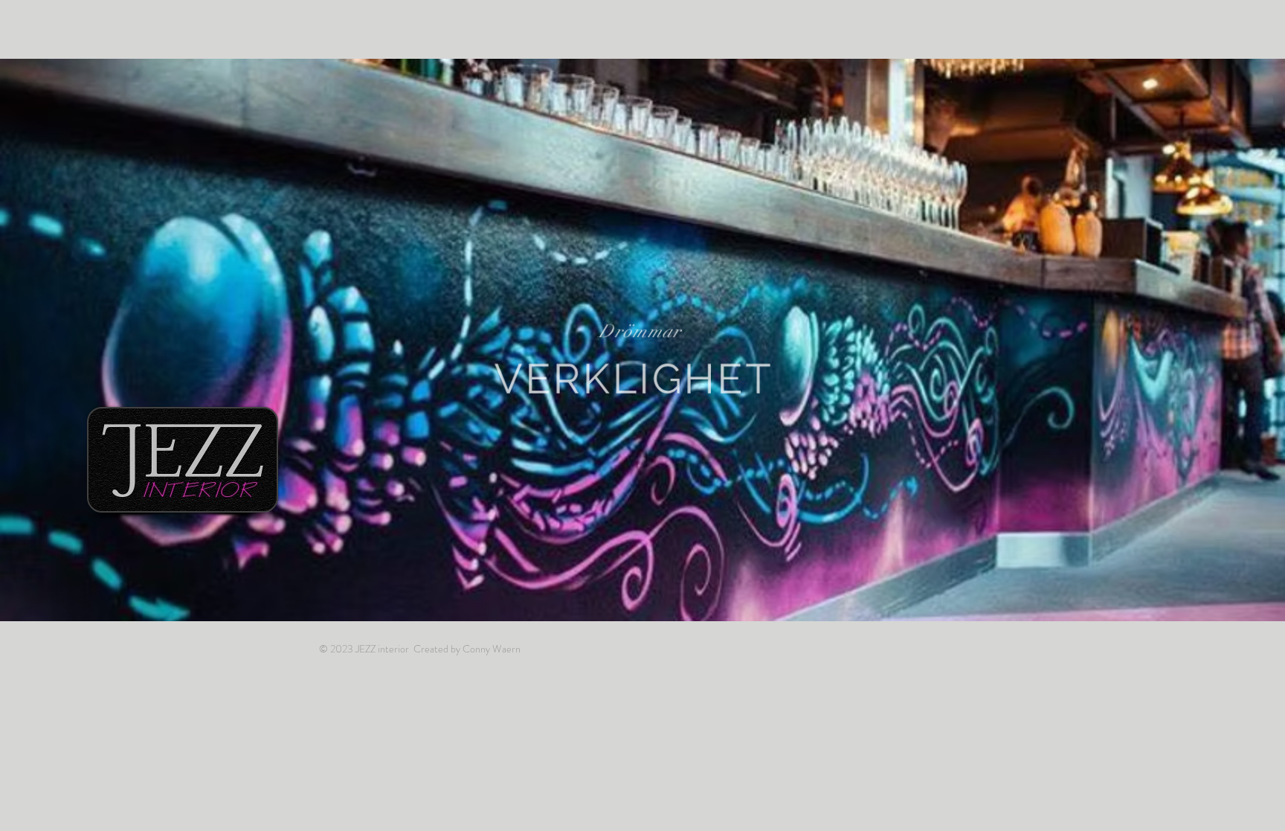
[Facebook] (978, 39)
